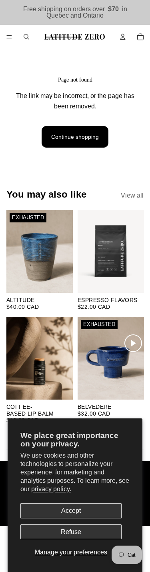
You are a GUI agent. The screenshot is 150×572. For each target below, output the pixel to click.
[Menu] (9, 37)
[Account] (123, 37)
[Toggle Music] (133, 343)
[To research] (26, 37)
